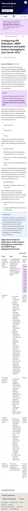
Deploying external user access (12, 36)
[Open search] (21, 16)
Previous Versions (14, 502)
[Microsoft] (14, 16)
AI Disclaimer (4, 502)
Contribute (4, 504)
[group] (14, 368)
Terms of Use (20, 506)
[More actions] (25, 36)
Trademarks (4, 509)
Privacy (10, 504)
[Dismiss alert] (25, 2)
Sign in (25, 16)
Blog (21, 502)
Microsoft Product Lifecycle (11, 24)
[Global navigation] (1, 16)
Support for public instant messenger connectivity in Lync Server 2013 (13, 102)
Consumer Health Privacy (7, 506)
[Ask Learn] (23, 36)
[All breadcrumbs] (2, 36)
